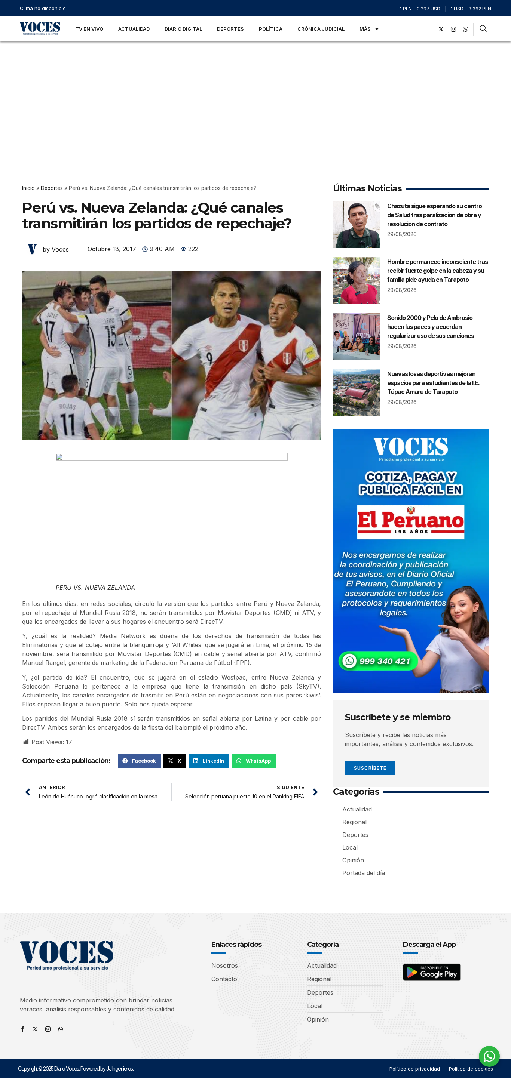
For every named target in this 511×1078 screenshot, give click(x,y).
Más (365, 29)
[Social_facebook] (428, 29)
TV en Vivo (89, 29)
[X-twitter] (441, 29)
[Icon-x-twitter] (35, 1029)
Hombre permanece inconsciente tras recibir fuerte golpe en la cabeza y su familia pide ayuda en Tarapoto (437, 270)
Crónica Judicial (321, 29)
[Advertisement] (255, 97)
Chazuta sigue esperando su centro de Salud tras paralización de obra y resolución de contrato (434, 215)
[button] (139, 761)
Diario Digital (183, 29)
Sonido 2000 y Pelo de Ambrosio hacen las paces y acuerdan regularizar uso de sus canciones (430, 326)
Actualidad (134, 29)
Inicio (28, 188)
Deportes (230, 29)
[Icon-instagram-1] (453, 29)
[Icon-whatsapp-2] (465, 29)
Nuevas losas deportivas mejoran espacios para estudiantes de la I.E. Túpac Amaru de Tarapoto (433, 382)
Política (270, 29)
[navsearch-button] (483, 29)
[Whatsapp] (60, 1029)
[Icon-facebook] (22, 1029)
